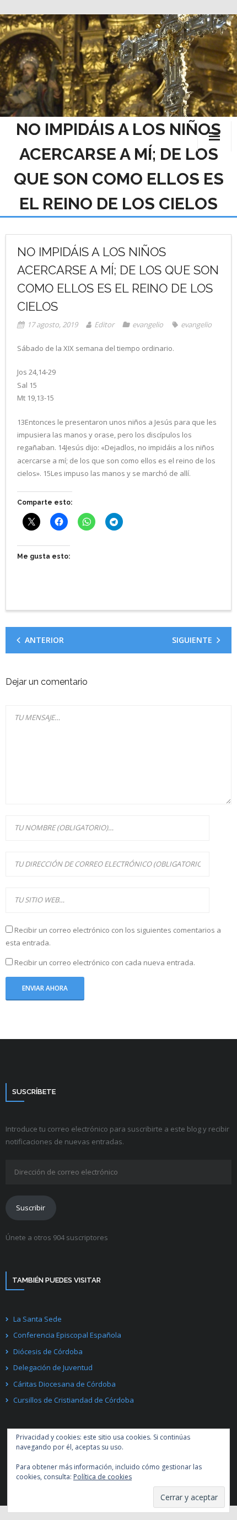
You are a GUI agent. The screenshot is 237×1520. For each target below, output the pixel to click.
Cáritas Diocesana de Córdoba (64, 1384)
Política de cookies (102, 1476)
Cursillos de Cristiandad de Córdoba (73, 1400)
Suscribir (30, 1208)
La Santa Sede (37, 1319)
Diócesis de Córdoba (48, 1351)
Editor (104, 324)
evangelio (147, 324)
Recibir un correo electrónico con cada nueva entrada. (104, 962)
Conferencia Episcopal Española (67, 1335)
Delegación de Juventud (53, 1367)
